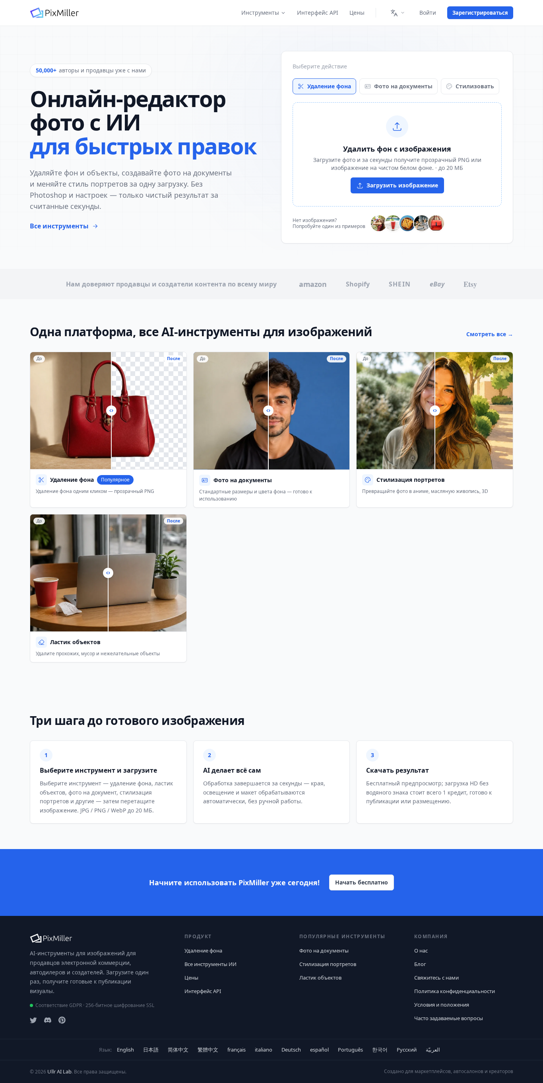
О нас (421, 950)
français (236, 1049)
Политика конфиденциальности (454, 991)
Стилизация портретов (327, 964)
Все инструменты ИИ (210, 964)
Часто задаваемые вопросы (448, 1018)
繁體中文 (208, 1049)
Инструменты (260, 12)
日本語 (151, 1049)
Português (350, 1049)
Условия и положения (441, 1004)
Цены (357, 12)
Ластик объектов (320, 977)
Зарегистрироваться (480, 12)
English (125, 1049)
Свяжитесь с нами (436, 977)
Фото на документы (403, 86)
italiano (263, 1049)
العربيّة (433, 1049)
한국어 (380, 1049)
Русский (407, 1049)
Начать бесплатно (361, 882)
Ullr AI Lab (59, 1071)
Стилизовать (475, 86)
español (319, 1049)
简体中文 (178, 1049)
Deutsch (291, 1049)
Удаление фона (329, 86)
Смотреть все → (489, 334)
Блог (420, 964)
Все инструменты (59, 226)
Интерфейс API (317, 12)
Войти (427, 12)
